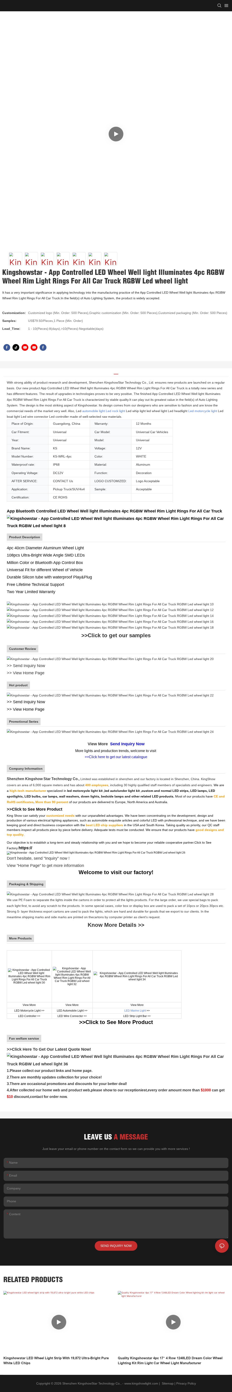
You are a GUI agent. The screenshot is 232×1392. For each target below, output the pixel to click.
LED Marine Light (135, 1010)
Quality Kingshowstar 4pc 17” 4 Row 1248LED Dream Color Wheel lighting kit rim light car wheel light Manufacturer (170, 1360)
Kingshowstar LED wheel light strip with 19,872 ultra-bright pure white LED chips (56, 1360)
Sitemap (167, 1383)
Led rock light (115, 411)
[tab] (116, 372)
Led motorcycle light (202, 411)
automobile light (93, 411)
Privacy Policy (186, 1383)
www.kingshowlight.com (141, 1383)
